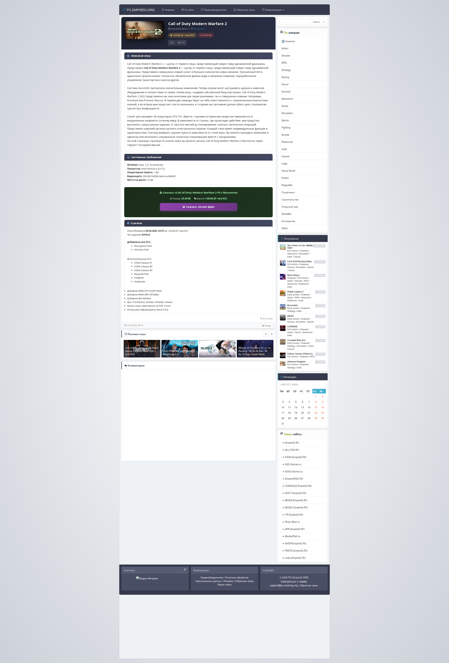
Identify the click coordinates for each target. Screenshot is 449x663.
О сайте (189, 9)
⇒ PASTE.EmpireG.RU (294, 550)
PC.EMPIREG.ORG (140, 9)
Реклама (228, 581)
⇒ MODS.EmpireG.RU (294, 500)
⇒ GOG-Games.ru (292, 471)
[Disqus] (198, 415)
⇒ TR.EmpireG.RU (292, 514)
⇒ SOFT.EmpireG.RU (294, 493)
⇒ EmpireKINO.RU (292, 478)
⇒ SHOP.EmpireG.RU (294, 543)
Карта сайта (225, 584)
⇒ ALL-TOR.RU (290, 450)
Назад (267, 325)
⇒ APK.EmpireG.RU (293, 529)
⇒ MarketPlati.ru (291, 536)
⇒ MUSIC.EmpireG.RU (295, 507)
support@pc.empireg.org (284, 585)
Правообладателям (214, 9)
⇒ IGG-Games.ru (291, 464)
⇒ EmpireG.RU (290, 442)
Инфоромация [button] (273, 9)
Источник (268, 318)
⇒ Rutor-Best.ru (291, 521)
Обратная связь (245, 9)
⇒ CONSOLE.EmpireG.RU (297, 486)
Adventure (199, 28)
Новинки (169, 9)
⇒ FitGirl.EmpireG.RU (294, 457)
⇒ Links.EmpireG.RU (294, 557)
